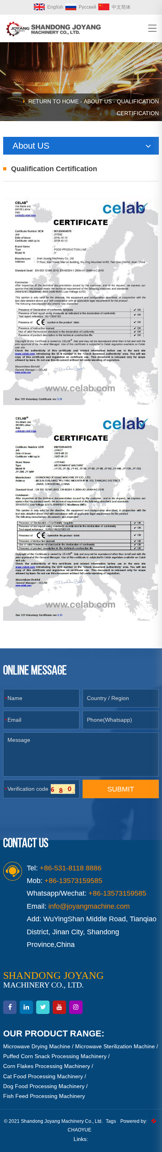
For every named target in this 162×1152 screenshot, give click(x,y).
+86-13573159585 (117, 893)
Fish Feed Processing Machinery (44, 1096)
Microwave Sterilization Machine (115, 1046)
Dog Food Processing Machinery (44, 1086)
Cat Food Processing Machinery (43, 1076)
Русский (87, 7)
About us (98, 101)
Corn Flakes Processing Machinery (46, 1066)
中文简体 (121, 7)
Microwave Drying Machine (36, 1046)
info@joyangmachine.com (89, 906)
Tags (111, 1121)
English (55, 7)
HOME (70, 101)
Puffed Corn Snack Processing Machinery (55, 1056)
